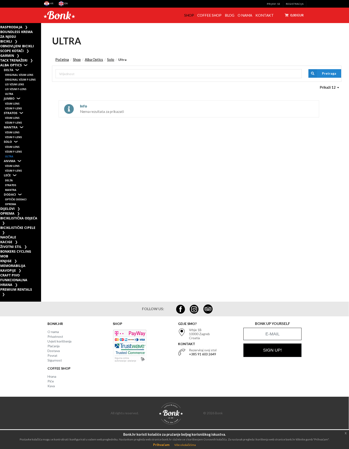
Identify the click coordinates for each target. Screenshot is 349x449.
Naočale (8, 237)
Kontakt (264, 15)
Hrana (51, 376)
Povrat (52, 355)
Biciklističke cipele (17, 227)
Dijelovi (7, 208)
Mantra (11, 127)
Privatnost (55, 336)
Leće (7, 175)
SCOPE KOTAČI (12, 50)
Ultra (9, 94)
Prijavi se (273, 3)
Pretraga (329, 73)
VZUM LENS (12, 103)
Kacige (6, 242)
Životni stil (11, 246)
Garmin (7, 55)
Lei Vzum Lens (14, 84)
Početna (62, 59)
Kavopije (8, 270)
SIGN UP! (272, 350)
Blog (229, 15)
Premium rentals (16, 289)
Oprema (10, 204)
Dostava (53, 351)
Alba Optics (11, 65)
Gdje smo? (187, 324)
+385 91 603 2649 (202, 354)
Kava (51, 386)
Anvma (9, 161)
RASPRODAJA (11, 27)
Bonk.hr (55, 324)
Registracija (295, 3)
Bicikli (6, 41)
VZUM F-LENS (13, 108)
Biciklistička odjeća (18, 218)
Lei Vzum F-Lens (15, 89)
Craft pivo (10, 275)
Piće (50, 381)
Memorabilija (12, 265)
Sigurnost (54, 360)
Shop (189, 15)
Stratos (10, 113)
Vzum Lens (12, 118)
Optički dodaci (16, 199)
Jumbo (9, 99)
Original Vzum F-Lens (20, 79)
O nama (245, 15)
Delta (8, 70)
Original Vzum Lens (19, 75)
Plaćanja (53, 346)
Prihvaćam (161, 445)
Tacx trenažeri (14, 60)
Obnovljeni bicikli (17, 46)
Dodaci (10, 195)
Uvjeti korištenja (59, 341)
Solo (8, 142)
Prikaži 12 (328, 87)
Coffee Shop (209, 15)
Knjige (6, 261)
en (66, 3)
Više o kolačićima (185, 445)
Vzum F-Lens (13, 122)
